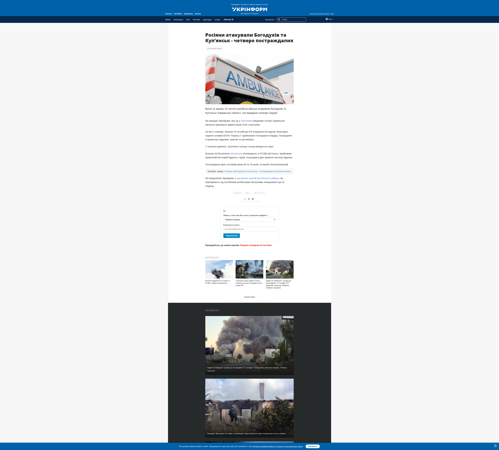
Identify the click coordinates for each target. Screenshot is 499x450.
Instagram (255, 245)
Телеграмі (246, 121)
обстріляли (236, 153)
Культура (207, 19)
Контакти (269, 19)
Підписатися (232, 235)
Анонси (198, 14)
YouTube (267, 245)
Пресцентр (188, 14)
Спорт (217, 19)
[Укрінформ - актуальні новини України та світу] (249, 9)
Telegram (244, 245)
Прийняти (312, 446)
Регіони (196, 19)
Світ (188, 19)
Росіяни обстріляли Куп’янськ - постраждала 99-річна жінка (257, 171)
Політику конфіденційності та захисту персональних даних (278, 446)
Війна (168, 19)
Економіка (178, 19)
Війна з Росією (259, 193)
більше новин (249, 297)
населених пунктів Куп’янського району (257, 178)
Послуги (168, 14)
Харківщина (237, 193)
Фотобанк (178, 14)
